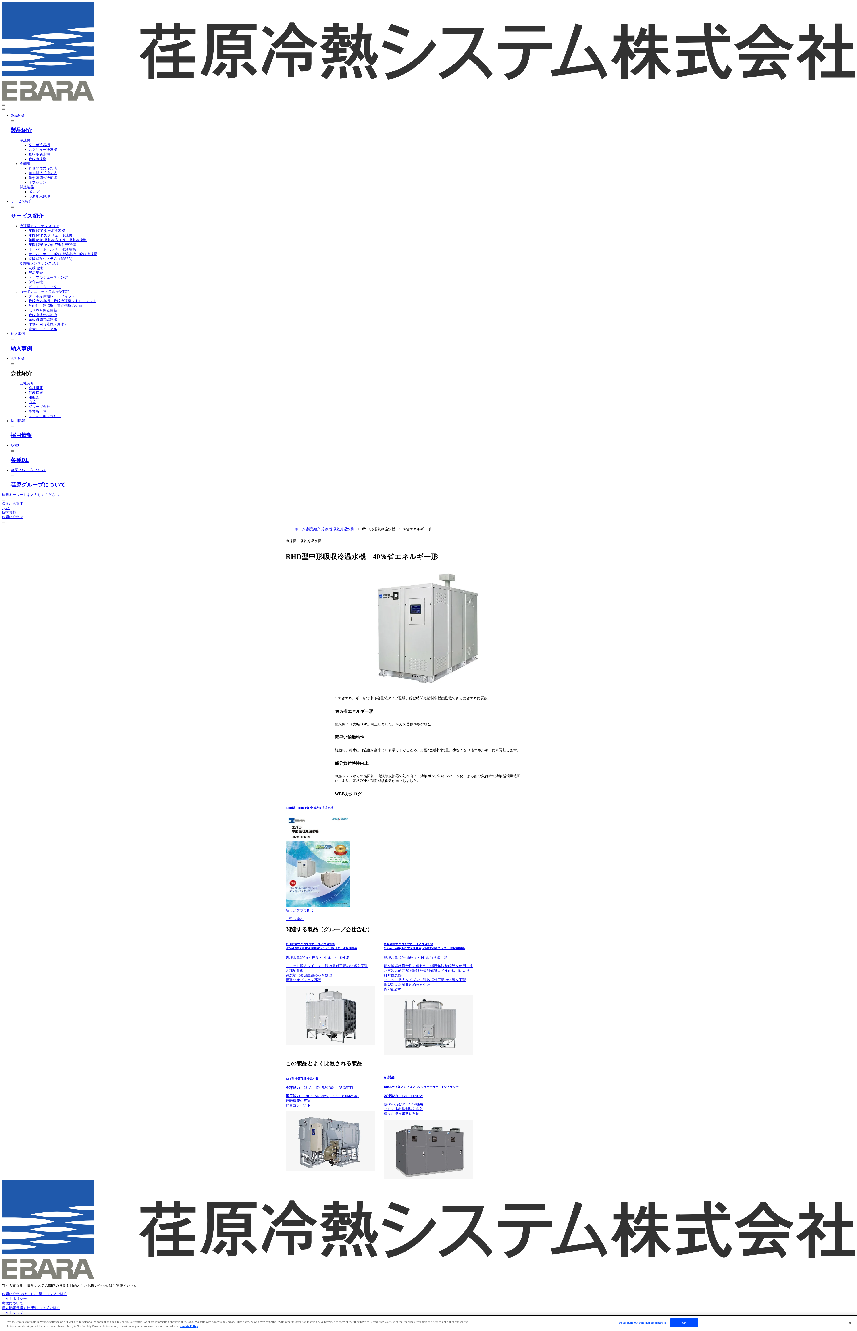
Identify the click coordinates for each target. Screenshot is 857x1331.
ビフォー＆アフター (45, 287)
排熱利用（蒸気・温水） (48, 324)
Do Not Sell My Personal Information (643, 1322)
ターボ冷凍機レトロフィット (52, 296)
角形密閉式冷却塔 (43, 178)
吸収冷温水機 (39, 154)
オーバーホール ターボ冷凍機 (52, 249)
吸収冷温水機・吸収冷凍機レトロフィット (62, 301)
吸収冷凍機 (37, 159)
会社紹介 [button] (18, 358)
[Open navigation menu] (3, 105)
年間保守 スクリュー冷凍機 (50, 235)
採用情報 (21, 435)
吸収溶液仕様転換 (43, 315)
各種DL (20, 460)
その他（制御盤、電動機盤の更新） (57, 305)
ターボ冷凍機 (39, 145)
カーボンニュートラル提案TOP (44, 291)
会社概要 (36, 388)
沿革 (32, 402)
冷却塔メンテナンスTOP (39, 263)
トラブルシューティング (48, 277)
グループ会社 (39, 407)
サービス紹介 (27, 216)
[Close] (850, 1323)
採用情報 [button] (18, 421)
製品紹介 (21, 130)
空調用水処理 (39, 196)
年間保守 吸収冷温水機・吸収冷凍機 (58, 240)
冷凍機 (25, 140)
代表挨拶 (36, 393)
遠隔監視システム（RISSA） (52, 259)
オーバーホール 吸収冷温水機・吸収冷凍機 (63, 254)
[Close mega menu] (12, 121)
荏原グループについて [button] (28, 470)
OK (684, 1322)
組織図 (34, 397)
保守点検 (36, 282)
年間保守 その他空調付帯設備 (52, 245)
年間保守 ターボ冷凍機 (47, 231)
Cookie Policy (189, 1326)
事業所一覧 (37, 411)
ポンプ (34, 192)
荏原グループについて (38, 485)
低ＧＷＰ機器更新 (43, 310)
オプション (37, 182)
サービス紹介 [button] (21, 201)
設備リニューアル (43, 329)
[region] (428, 1323)
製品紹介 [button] (18, 115)
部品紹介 (36, 273)
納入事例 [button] (18, 334)
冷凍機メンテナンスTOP (39, 226)
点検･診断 (37, 268)
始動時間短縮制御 (43, 320)
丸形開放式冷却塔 (43, 168)
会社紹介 (27, 383)
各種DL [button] (17, 445)
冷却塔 (25, 164)
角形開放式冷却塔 (43, 173)
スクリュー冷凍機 (43, 150)
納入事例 (21, 348)
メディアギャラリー (45, 416)
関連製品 (27, 187)
